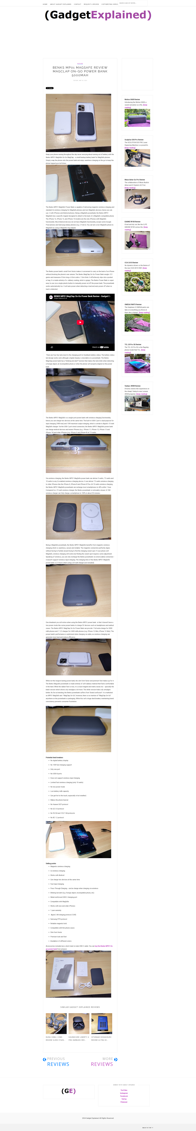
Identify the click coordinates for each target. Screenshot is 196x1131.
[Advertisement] (61, 43)
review (80, 63)
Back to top (147, 1127)
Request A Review (91, 4)
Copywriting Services (111, 4)
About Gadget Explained (60, 4)
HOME (45, 4)
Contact (77, 4)
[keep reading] (130, 148)
